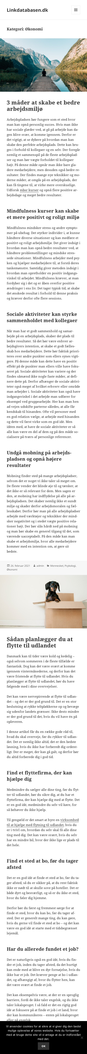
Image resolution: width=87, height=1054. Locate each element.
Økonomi (12, 569)
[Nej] (82, 1038)
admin (40, 566)
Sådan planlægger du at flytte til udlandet (40, 642)
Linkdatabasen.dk (27, 10)
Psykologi (70, 566)
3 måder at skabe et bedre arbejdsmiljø (43, 105)
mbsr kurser (29, 190)
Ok (43, 1046)
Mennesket (56, 566)
